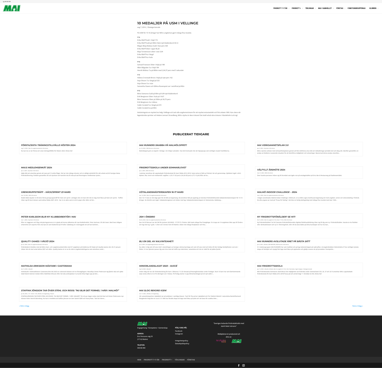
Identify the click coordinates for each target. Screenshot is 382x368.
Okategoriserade (153, 27)
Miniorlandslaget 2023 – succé (158, 266)
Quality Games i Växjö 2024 (37, 241)
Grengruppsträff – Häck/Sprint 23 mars (46, 192)
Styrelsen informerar (33, 170)
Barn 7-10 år (280, 220)
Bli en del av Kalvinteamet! (156, 241)
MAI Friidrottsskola (270, 266)
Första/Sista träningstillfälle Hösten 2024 (48, 145)
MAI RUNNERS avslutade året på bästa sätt (283, 241)
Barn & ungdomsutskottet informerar (38, 148)
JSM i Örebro (147, 217)
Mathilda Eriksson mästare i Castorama (46, 266)
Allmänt (40, 293)
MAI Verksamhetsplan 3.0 (272, 145)
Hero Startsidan (290, 269)
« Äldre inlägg (24, 306)
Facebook (178, 331)
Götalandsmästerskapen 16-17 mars (161, 192)
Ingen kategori (299, 269)
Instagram (179, 334)
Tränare (52, 293)
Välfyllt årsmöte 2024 (271, 169)
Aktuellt (31, 269)
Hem (139, 360)
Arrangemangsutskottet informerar (155, 244)
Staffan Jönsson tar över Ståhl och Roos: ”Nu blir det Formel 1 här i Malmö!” (70, 290)
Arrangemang (45, 293)
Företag (191, 360)
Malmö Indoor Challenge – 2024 (277, 192)
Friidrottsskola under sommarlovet (162, 167)
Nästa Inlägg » (357, 306)
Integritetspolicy (181, 340)
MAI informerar (33, 195)
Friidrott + (167, 360)
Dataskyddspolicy (182, 343)
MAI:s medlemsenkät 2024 (36, 167)
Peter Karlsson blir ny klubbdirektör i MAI (48, 217)
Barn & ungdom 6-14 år (271, 220)
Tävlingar (180, 360)
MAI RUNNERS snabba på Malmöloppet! (163, 145)
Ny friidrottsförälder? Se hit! (276, 217)
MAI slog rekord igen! (153, 290)
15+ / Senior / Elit (32, 293)
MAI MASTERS (271, 244)
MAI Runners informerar (153, 148)
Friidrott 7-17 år (151, 360)
